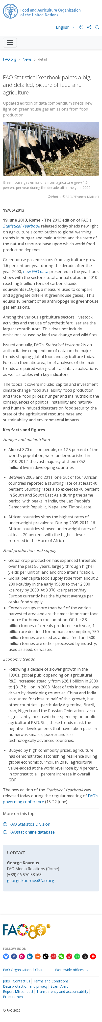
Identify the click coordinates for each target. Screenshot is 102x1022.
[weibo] (69, 956)
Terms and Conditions (51, 981)
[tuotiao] (53, 956)
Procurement (13, 996)
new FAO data (35, 271)
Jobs (6, 981)
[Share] (87, 27)
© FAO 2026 (11, 1010)
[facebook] (14, 956)
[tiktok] (46, 956)
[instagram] (22, 956)
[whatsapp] (77, 956)
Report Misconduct (18, 991)
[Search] (95, 27)
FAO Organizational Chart (23, 969)
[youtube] (93, 956)
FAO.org (9, 59)
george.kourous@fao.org (30, 880)
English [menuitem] (63, 27)
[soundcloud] (38, 956)
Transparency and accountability (62, 991)
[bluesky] (6, 956)
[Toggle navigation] (10, 42)
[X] (85, 956)
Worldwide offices (70, 969)
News (27, 59)
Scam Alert (59, 986)
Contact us (21, 981)
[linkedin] (30, 956)
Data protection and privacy (25, 986)
